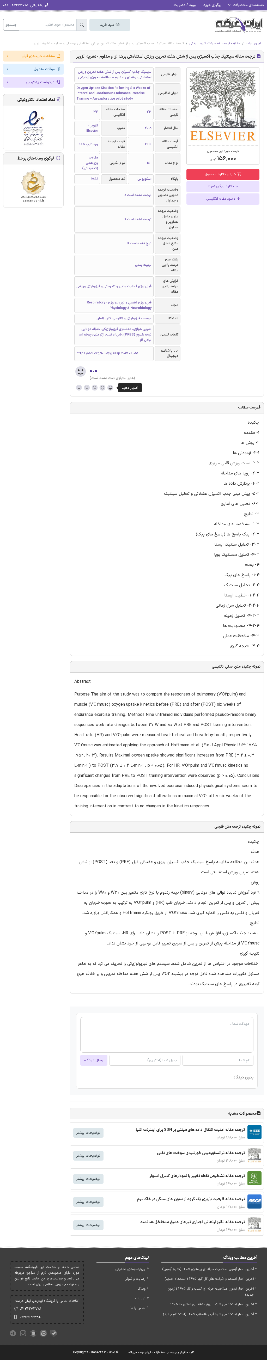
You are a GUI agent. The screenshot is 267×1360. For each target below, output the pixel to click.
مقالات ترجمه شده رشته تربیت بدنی (214, 43)
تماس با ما (137, 1308)
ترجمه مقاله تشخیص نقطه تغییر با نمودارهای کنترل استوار (197, 1176)
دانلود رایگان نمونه (221, 186)
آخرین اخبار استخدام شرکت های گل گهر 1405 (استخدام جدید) (209, 1279)
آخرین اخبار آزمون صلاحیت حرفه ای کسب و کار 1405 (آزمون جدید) (210, 1291)
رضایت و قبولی (134, 1279)
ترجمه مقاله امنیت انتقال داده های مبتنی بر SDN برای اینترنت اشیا (190, 1130)
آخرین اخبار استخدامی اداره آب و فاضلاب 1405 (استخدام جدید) (208, 1314)
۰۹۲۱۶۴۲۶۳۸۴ (30, 1317)
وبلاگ (141, 1288)
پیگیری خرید (212, 5)
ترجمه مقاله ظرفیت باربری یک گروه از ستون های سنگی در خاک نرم (191, 1199)
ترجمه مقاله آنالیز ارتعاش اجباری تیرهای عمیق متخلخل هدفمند (192, 1222)
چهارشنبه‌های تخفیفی (130, 1269)
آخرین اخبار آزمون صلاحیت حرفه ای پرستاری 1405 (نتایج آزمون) (208, 1269)
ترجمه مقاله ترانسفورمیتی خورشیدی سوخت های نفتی (201, 1153)
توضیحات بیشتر (88, 1133)
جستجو (11, 25)
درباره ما (139, 1298)
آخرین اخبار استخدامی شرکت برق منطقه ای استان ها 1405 (212, 1304)
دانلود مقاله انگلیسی (221, 199)
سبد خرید (107, 25)
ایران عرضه (253, 43)
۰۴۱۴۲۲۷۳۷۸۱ (30, 1309)
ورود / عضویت (184, 5)
